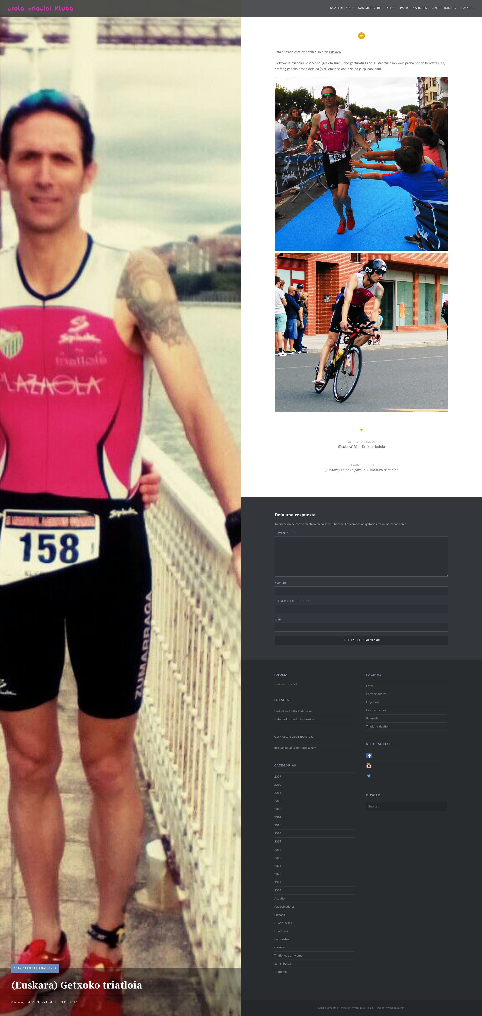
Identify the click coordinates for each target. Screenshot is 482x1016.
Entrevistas (281, 939)
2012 (277, 800)
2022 (277, 874)
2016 (17, 968)
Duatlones (281, 931)
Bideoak (279, 914)
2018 (277, 849)
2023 (277, 882)
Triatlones (47, 968)
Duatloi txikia (342, 8)
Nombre (282, 583)
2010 (277, 784)
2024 (277, 890)
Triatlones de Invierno (288, 955)
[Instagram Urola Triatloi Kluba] (369, 767)
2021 (277, 866)
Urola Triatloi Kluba (40, 8)
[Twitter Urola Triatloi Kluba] (369, 777)
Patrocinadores (413, 8)
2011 (277, 792)
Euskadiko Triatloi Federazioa (293, 711)
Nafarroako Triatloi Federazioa (294, 719)
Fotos (390, 8)
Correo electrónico (292, 601)
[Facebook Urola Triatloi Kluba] (369, 757)
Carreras (30, 968)
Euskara (467, 8)
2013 (277, 809)
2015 (277, 825)
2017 (277, 841)
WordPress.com (395, 1008)
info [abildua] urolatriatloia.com (295, 747)
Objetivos (372, 702)
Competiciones (444, 8)
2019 (277, 857)
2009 (277, 776)
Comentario (285, 533)
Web (278, 620)
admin (33, 1002)
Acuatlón (280, 898)
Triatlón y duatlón (377, 726)
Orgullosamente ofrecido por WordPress (341, 1008)
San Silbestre (369, 8)
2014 (277, 817)
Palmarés (372, 718)
